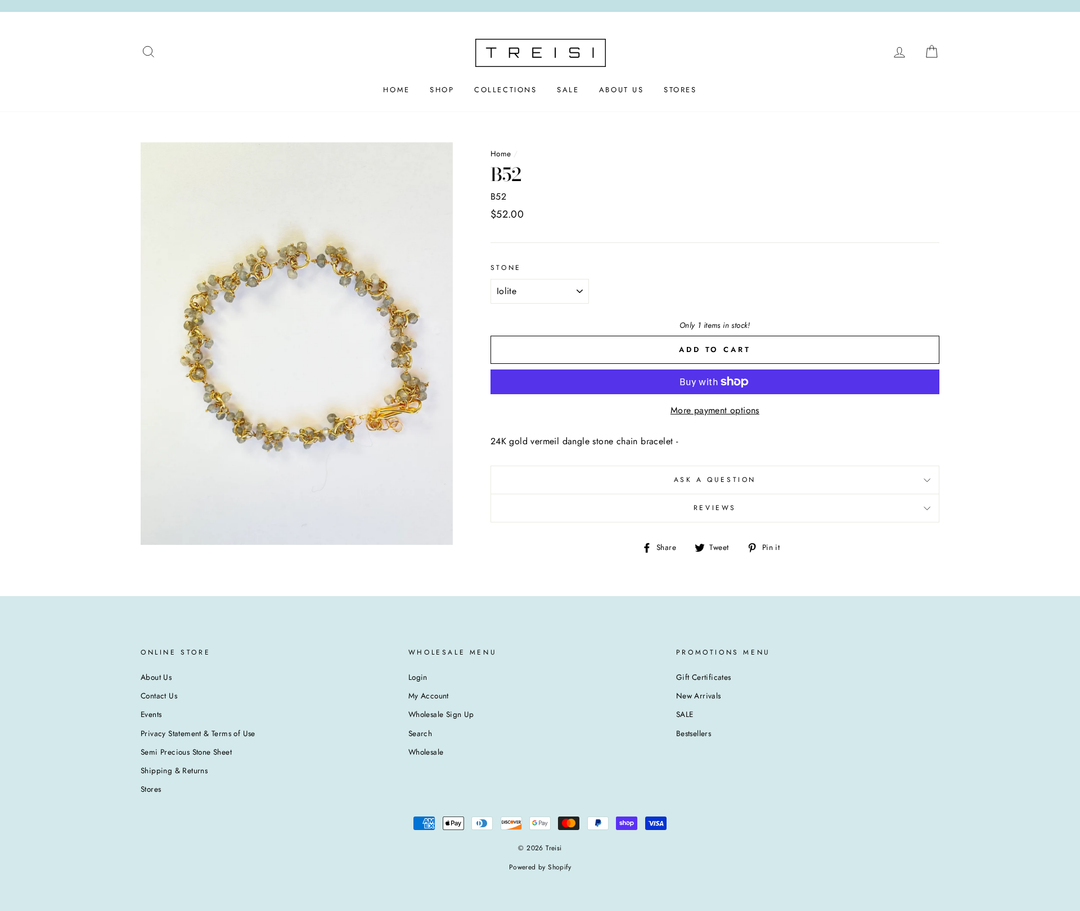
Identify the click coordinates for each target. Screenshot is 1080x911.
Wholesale (426, 751)
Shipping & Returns (174, 770)
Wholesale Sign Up (441, 714)
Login (418, 677)
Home (500, 153)
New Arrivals (698, 695)
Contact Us (159, 695)
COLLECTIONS (505, 89)
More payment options (714, 410)
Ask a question (715, 480)
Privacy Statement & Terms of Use (198, 733)
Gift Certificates (703, 677)
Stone (505, 268)
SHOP (442, 89)
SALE (568, 89)
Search (420, 733)
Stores (151, 789)
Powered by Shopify (540, 867)
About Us (156, 677)
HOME (396, 89)
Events (151, 714)
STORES (680, 89)
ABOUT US (621, 89)
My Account (428, 695)
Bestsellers (693, 733)
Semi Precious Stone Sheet (186, 751)
